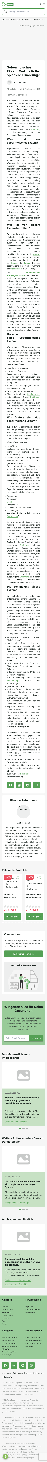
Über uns (5, 1307)
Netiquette (7, 1377)
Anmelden (36, 1038)
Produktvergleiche (8, 1355)
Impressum (6, 1373)
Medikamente (33, 394)
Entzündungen (13, 680)
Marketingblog (30, 1312)
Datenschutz (18, 1373)
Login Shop (29, 1307)
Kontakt (4, 1324)
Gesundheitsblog (12, 19)
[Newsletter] (39, 4)
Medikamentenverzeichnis (11, 1346)
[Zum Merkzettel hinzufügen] (18, 877)
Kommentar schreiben (17, 95)
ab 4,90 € (10, 910)
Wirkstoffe (5, 1349)
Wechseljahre (16, 269)
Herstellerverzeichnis (9, 1343)
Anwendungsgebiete (9, 1352)
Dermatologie (36, 19)
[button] (44, 4)
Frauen (14, 263)
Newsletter (5, 1318)
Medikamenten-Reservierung (7, 1311)
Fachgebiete (25, 19)
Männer (36, 254)
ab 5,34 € (32, 910)
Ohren (9, 502)
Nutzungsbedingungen (35, 1373)
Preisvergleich (12, 916)
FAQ (3, 1321)
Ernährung (35, 129)
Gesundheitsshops (8, 1340)
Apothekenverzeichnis (9, 1337)
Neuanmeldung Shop (32, 1309)
